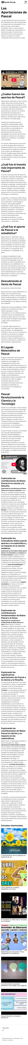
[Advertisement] (14, 55)
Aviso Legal (6, 1027)
